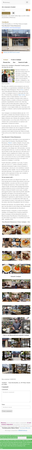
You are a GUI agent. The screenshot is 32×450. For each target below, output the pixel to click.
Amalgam (5, 60)
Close (1, 448)
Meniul (10, 143)
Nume (3, 404)
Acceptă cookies (22, 437)
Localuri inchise (5, 13)
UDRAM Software (22, 430)
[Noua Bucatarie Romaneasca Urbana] (7, 255)
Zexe (14, 62)
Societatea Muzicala (25, 428)
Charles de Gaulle (22, 62)
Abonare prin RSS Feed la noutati (11, 52)
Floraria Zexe (6, 62)
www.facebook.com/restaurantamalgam (11, 27)
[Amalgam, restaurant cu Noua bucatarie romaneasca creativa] (16, 343)
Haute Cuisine (21, 95)
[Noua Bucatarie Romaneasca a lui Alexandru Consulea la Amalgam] (26, 229)
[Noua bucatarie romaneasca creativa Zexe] (16, 229)
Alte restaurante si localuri (8, 7)
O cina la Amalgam (16, 60)
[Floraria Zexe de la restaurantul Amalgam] (7, 343)
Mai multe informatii (12, 437)
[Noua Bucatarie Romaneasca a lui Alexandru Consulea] (7, 229)
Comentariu (5, 389)
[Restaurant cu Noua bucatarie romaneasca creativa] (7, 284)
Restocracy (6, 2)
